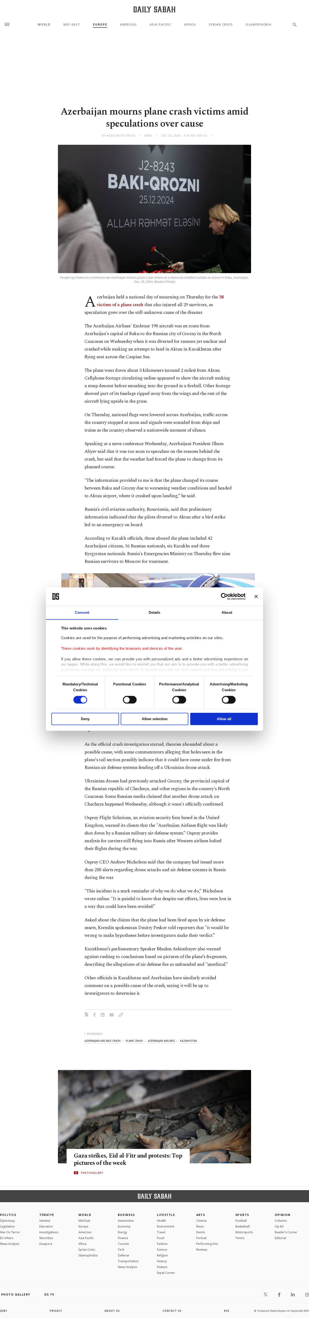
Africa (190, 24)
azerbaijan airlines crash (102, 1040)
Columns (281, 1221)
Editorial (280, 1238)
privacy (56, 1310)
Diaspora (45, 1244)
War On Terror (10, 1232)
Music (200, 1226)
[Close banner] (256, 596)
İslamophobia (88, 1255)
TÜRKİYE (46, 1215)
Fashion (162, 1244)
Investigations (48, 1232)
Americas (128, 24)
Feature (162, 1267)
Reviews (201, 1250)
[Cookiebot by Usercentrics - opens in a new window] (224, 596)
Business (126, 1215)
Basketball (242, 1226)
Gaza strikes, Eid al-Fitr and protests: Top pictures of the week (128, 1159)
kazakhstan (188, 1040)
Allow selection (155, 719)
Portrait (201, 1238)
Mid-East (71, 24)
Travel (161, 1232)
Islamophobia (258, 24)
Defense (123, 1255)
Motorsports (244, 1232)
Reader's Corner (286, 1232)
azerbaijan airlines (161, 1040)
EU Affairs (6, 1238)
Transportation (128, 1261)
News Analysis (9, 1244)
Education (46, 1226)
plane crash (134, 1040)
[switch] (130, 700)
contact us (172, 1310)
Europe (100, 24)
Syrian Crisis (221, 24)
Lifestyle (166, 1215)
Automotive (126, 1221)
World (44, 24)
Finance (123, 1238)
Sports (242, 1215)
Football (241, 1221)
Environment (165, 1226)
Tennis (239, 1238)
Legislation (7, 1226)
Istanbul (44, 1221)
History (162, 1261)
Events (200, 1232)
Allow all (224, 719)
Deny (85, 719)
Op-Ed (279, 1226)
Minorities (46, 1238)
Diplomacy (7, 1221)
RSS (226, 1310)
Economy (124, 1226)
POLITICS (8, 1215)
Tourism (123, 1244)
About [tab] (227, 612)
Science (162, 1250)
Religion (162, 1255)
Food (160, 1238)
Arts (200, 1215)
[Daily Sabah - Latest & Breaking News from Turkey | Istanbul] (154, 9)
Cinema (201, 1221)
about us (112, 1310)
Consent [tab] (82, 612)
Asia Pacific (160, 24)
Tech (121, 1250)
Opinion (283, 1215)
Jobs (3, 1310)
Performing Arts (207, 1244)
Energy (122, 1232)
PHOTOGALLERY (92, 1172)
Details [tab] (155, 612)
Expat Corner (166, 1273)
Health (161, 1221)
